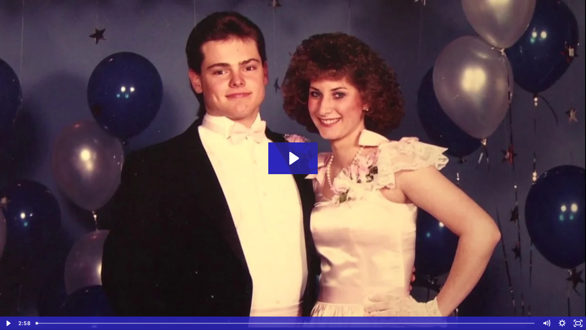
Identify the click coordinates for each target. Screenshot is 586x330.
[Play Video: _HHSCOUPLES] (293, 158)
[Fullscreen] (578, 323)
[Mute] (546, 323)
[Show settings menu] (562, 323)
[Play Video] (8, 323)
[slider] (285, 323)
